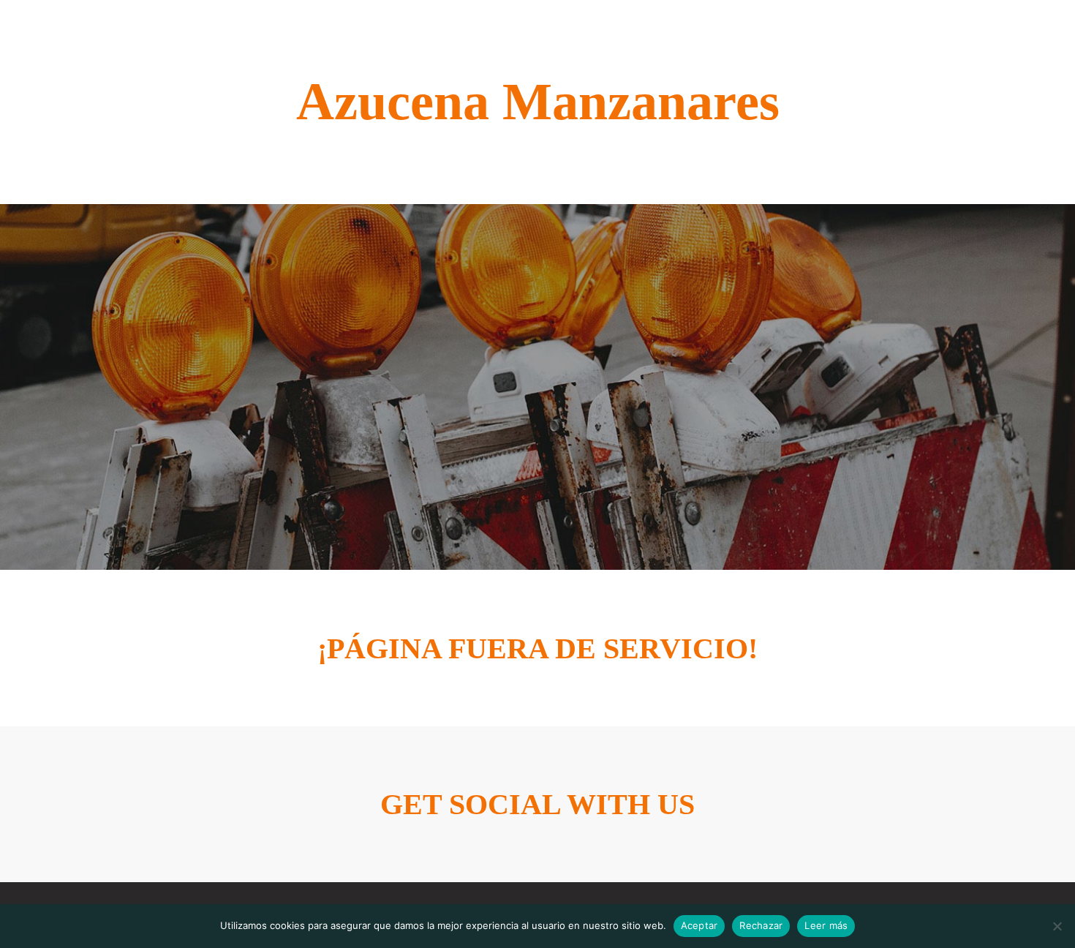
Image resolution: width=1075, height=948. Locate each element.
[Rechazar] (1056, 926)
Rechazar (760, 925)
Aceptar (699, 925)
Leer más (826, 925)
